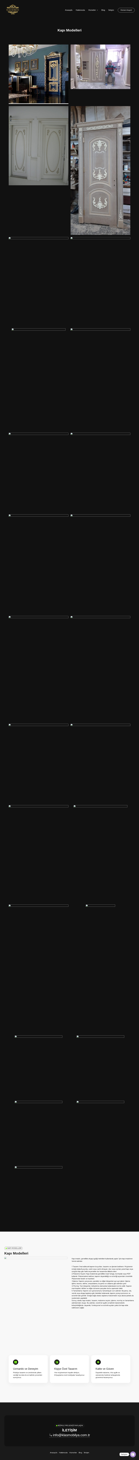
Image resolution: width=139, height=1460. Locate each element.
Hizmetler (92, 10)
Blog (103, 10)
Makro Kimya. (70, 1456)
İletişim (111, 10)
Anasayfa (68, 10)
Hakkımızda (80, 10)
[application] (97, 10)
